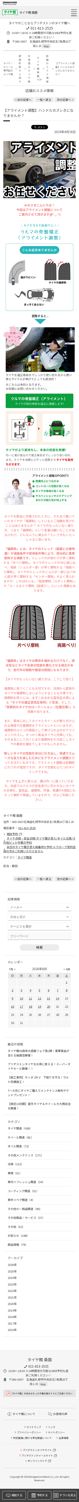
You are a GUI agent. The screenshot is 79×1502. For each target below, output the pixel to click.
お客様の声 (60, 1414)
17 (21, 1006)
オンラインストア (37, 1460)
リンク (51, 1427)
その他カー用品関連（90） (25, 1209)
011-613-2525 (42, 28)
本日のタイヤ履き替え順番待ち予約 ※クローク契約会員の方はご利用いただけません (39, 849)
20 (48, 1006)
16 (12, 1006)
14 (57, 998)
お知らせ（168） (18, 1235)
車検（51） (15, 1173)
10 (21, 998)
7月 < (12, 969)
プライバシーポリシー (29, 1432)
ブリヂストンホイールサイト (37, 1455)
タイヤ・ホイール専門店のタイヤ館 (8, 68)
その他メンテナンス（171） (26, 1155)
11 (30, 998)
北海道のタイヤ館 (29, 68)
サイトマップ (34, 1427)
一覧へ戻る (44, 100)
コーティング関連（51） (23, 1191)
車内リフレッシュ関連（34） (26, 1182)
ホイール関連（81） (21, 1137)
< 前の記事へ (23, 100)
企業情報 (63, 1438)
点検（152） (16, 1164)
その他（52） (16, 1227)
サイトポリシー (56, 1432)
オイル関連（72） (19, 1146)
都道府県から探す (20, 68)
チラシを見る (67, 1495)
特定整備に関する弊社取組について (32, 1438)
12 (39, 998)
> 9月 (66, 969)
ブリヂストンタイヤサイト (37, 1450)
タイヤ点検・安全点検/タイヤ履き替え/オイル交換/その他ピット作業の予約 (39, 840)
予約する (42, 1495)
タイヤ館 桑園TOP (39, 68)
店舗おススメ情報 (47, 68)
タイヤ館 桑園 (28, 12)
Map (46, 46)
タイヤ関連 (25, 857)
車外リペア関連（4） (21, 1200)
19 (39, 1006)
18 (30, 1006)
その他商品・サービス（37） (26, 1218)
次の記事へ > (65, 100)
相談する (16, 1495)
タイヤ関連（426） (20, 1128)
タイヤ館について (24, 1414)
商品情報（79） (18, 1244)
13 (48, 998)
